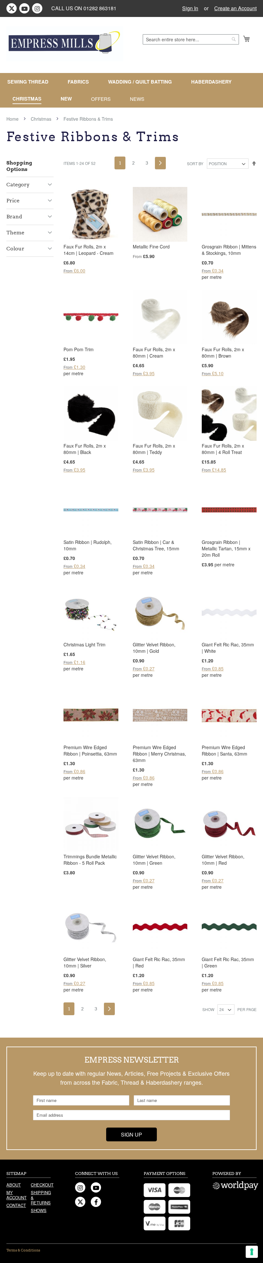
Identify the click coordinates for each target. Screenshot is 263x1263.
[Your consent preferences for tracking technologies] (252, 1252)
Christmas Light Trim (85, 644)
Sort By (195, 163)
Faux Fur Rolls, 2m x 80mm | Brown (223, 352)
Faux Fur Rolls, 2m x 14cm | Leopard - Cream (89, 249)
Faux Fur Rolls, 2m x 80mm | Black (85, 448)
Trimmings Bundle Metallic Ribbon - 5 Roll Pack (90, 859)
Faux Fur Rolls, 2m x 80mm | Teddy (154, 448)
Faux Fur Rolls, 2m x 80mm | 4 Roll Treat (223, 448)
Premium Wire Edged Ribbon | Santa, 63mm (224, 750)
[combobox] (191, 39)
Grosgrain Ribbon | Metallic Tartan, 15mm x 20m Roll (226, 548)
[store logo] (64, 43)
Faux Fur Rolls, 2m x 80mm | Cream (154, 352)
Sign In (190, 8)
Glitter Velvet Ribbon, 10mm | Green (154, 859)
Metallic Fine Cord (151, 246)
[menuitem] (30, 81)
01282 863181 (99, 8)
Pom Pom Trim (79, 349)
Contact (16, 1205)
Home (13, 119)
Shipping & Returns (41, 1197)
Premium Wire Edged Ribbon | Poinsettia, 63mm (90, 750)
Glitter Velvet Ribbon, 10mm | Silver (85, 962)
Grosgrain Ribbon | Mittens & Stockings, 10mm (229, 249)
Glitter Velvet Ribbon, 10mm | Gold (154, 647)
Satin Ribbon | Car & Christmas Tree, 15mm (156, 545)
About (13, 1185)
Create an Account (235, 8)
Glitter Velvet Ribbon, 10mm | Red (223, 859)
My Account (16, 1195)
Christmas (42, 119)
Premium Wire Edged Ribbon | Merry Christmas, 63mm (159, 753)
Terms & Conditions (23, 1250)
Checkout (41, 1185)
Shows (39, 1210)
